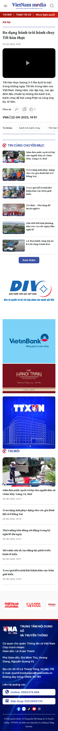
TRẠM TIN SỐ (23, 14)
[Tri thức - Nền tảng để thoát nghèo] (14, 210)
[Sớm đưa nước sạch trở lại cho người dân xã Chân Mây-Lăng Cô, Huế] (14, 157)
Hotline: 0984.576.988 (25, 692)
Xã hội (6, 22)
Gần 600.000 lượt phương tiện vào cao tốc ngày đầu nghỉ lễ (40, 226)
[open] (5, 6)
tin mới (13, 451)
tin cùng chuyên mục (26, 145)
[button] (27, 446)
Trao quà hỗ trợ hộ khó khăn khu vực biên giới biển (39, 191)
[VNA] (19, 709)
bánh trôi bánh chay (29, 128)
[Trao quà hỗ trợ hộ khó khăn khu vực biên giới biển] (14, 192)
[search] (52, 6)
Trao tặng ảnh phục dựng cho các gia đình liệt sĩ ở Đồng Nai (40, 173)
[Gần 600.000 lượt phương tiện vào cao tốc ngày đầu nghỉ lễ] (14, 227)
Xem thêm (29, 260)
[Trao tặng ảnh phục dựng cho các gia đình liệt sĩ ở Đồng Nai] (14, 174)
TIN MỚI (7, 14)
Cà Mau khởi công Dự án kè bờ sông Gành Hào (39, 242)
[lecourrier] (11, 605)
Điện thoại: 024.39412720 (27, 701)
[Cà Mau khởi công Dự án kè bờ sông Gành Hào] (14, 245)
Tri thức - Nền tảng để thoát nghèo (38, 207)
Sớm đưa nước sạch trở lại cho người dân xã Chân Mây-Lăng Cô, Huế (40, 155)
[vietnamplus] (33, 605)
